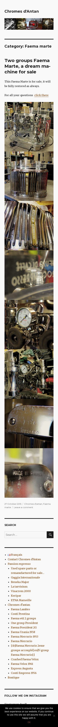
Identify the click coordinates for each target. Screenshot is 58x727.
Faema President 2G (24, 627)
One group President (24, 623)
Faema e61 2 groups (23, 618)
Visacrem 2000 (21, 591)
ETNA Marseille (21, 600)
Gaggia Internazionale (25, 577)
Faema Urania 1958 (23, 632)
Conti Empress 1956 (24, 673)
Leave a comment (23, 507)
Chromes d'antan (33, 504)
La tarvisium (19, 586)
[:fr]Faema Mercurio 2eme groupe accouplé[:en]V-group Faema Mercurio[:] (30, 650)
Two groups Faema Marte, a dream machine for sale (27, 66)
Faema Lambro (20, 609)
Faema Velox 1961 (22, 663)
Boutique (13, 677)
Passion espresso (19, 563)
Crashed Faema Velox (25, 659)
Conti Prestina (20, 613)
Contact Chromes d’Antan (24, 559)
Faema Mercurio (21, 641)
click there (41, 95)
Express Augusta (22, 668)
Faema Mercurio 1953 (24, 636)
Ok (29, 722)
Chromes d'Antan (22, 11)
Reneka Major (20, 582)
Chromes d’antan (19, 604)
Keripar (16, 595)
